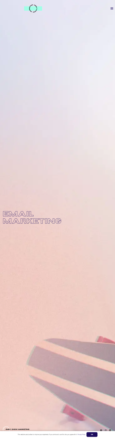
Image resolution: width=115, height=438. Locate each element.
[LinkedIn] (110, 430)
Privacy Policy (81, 434)
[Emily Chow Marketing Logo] (33, 8)
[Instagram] (105, 430)
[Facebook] (101, 430)
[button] (112, 8)
